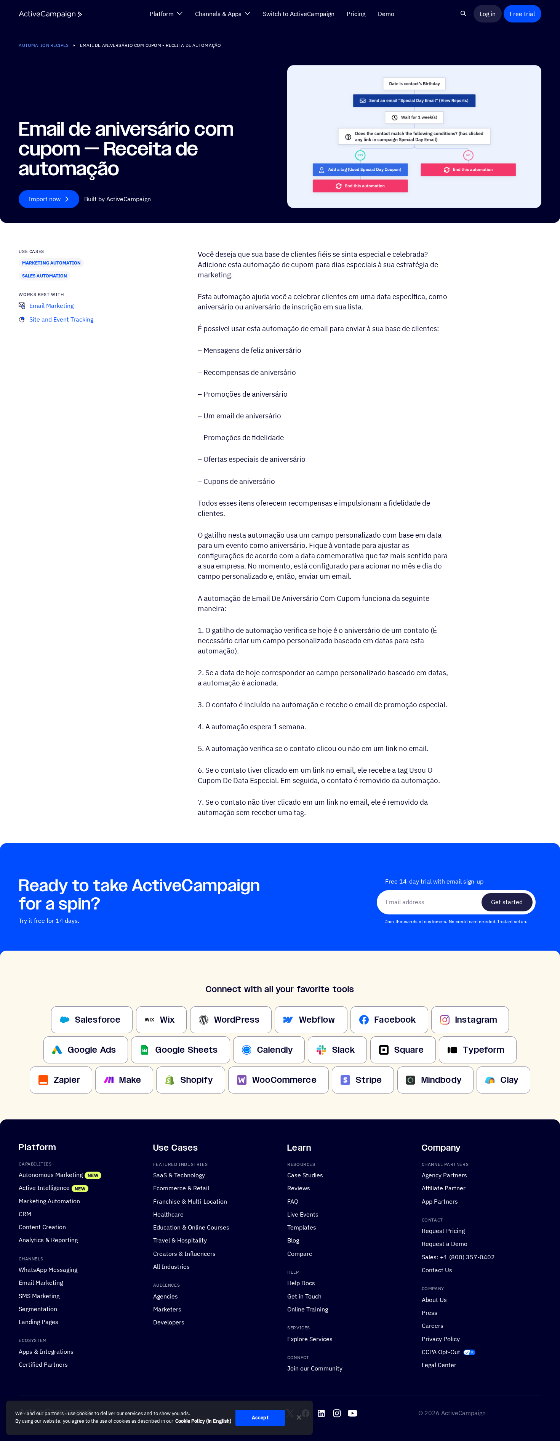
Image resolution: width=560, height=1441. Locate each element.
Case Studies (305, 1175)
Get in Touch (304, 1296)
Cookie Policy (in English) (203, 1421)
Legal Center (439, 1365)
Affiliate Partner (444, 1188)
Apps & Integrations (46, 1351)
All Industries (171, 1266)
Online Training (307, 1309)
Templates (301, 1227)
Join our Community (314, 1368)
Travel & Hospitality (180, 1240)
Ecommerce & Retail (181, 1188)
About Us (434, 1299)
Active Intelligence (44, 1187)
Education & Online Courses (191, 1227)
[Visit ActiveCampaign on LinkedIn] (321, 1413)
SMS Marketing (39, 1295)
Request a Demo (444, 1243)
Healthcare (168, 1214)
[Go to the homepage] (50, 14)
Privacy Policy (441, 1338)
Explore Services (310, 1338)
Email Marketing (41, 1282)
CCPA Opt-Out (441, 1351)
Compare (299, 1253)
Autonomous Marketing (51, 1174)
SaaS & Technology (179, 1175)
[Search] (463, 13)
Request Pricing (443, 1230)
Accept (260, 1417)
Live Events (302, 1214)
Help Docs (301, 1283)
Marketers (167, 1309)
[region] (159, 1418)
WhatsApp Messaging (48, 1269)
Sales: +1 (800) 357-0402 (458, 1256)
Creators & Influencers (184, 1253)
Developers (168, 1322)
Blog (293, 1240)
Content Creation (42, 1227)
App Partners (440, 1201)
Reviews (298, 1188)
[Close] (299, 1417)
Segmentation (38, 1309)
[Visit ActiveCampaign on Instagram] (337, 1413)
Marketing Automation (51, 263)
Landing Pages (38, 1322)
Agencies (165, 1296)
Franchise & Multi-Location (190, 1201)
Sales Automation (44, 276)
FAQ (292, 1201)
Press (429, 1312)
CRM (25, 1213)
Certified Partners (43, 1364)
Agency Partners (444, 1175)
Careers (432, 1325)
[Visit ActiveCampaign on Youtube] (352, 1413)
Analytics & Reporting (48, 1240)
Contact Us (437, 1270)
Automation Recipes (44, 45)
